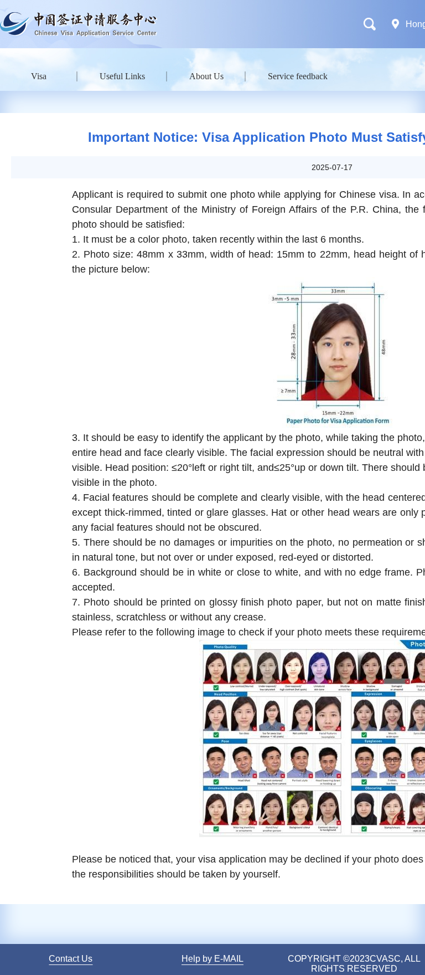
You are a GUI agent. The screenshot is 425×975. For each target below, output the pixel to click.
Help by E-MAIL (212, 958)
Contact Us (70, 958)
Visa (38, 76)
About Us (206, 76)
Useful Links (122, 76)
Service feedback (298, 76)
